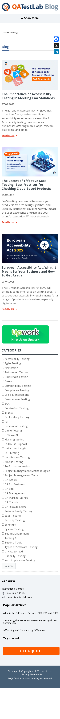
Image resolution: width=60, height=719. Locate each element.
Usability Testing (15, 556)
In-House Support (16, 444)
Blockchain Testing (16, 376)
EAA (7, 403)
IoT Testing (12, 453)
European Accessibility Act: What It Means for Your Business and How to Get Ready (29, 271)
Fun (7, 421)
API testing (11, 368)
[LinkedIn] (56, 52)
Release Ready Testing (18, 511)
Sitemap (12, 671)
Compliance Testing (17, 390)
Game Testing (13, 430)
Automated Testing (16, 372)
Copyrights (27, 671)
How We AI (11, 435)
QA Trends (11, 502)
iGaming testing (14, 439)
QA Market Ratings (16, 497)
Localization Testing (17, 457)
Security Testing (15, 520)
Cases (8, 381)
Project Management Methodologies (27, 471)
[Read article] (30, 61)
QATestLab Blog (9, 32)
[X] (56, 45)
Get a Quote (31, 651)
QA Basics (11, 480)
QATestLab (16, 678)
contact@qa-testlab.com (19, 597)
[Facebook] (56, 39)
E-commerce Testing (17, 399)
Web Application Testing (20, 560)
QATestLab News (15, 506)
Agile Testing (13, 363)
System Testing (14, 529)
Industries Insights (16, 448)
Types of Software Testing (21, 547)
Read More (8, 135)
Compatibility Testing (18, 385)
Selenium (10, 524)
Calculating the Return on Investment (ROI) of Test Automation (30, 621)
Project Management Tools (21, 475)
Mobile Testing (14, 462)
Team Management (17, 533)
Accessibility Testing (17, 359)
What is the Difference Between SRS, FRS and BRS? (30, 613)
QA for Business (15, 484)
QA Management (15, 493)
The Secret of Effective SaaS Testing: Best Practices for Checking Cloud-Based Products (26, 185)
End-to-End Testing (17, 408)
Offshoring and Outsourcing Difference (24, 630)
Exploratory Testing (17, 417)
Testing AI (11, 538)
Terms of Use (44, 671)
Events (9, 412)
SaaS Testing (13, 515)
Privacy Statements (32, 674)
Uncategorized (14, 551)
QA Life (9, 488)
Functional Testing (16, 426)
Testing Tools (13, 542)
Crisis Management (17, 394)
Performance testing (17, 466)
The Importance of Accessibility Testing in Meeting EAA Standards (28, 96)
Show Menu (31, 18)
